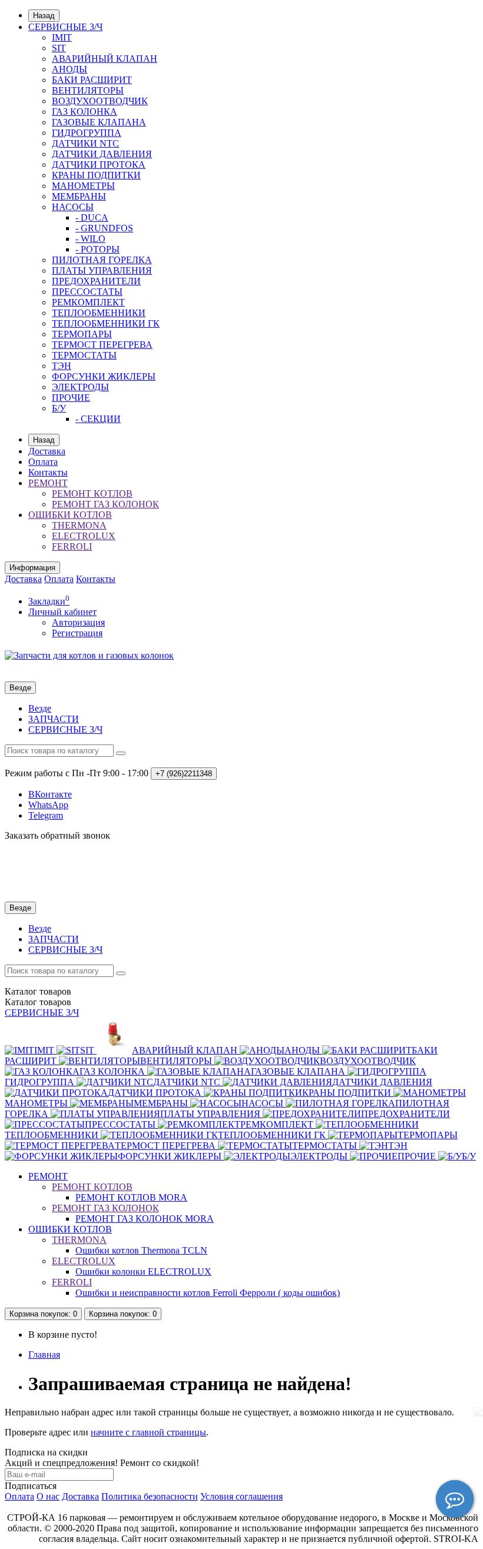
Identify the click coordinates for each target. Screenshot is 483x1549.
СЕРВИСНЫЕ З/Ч (65, 27)
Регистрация (77, 633)
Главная (44, 1354)
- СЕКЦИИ (98, 419)
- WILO (90, 239)
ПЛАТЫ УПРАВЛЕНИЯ (102, 270)
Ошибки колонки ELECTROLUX (143, 1272)
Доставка (46, 451)
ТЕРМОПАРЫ (82, 334)
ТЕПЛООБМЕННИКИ (98, 313)
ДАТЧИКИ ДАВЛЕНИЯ (102, 154)
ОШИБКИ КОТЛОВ (70, 515)
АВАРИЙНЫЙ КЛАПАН (104, 59)
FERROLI (72, 546)
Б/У (59, 408)
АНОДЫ (69, 69)
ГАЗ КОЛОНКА (84, 112)
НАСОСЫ (73, 207)
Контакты (48, 472)
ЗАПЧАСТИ (53, 719)
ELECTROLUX (83, 536)
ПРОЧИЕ (71, 398)
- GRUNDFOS (104, 228)
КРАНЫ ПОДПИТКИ (96, 175)
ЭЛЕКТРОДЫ (80, 387)
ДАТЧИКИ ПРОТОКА (98, 164)
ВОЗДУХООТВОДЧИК (100, 101)
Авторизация (78, 622)
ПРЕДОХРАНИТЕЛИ (96, 281)
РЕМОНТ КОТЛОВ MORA (131, 1197)
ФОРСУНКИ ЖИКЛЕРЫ (104, 376)
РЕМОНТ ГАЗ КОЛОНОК (105, 504)
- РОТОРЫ (97, 249)
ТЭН (61, 366)
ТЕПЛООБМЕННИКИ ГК (106, 323)
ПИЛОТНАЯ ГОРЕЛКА (102, 260)
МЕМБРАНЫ (79, 196)
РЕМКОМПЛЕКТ (88, 302)
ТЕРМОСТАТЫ (84, 355)
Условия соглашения (241, 1496)
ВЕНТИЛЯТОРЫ (88, 90)
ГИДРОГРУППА (86, 133)
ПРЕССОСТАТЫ (87, 292)
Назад (44, 15)
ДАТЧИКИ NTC (85, 143)
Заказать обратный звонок (57, 835)
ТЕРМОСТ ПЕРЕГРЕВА (102, 345)
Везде (39, 708)
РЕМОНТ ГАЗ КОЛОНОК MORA (144, 1219)
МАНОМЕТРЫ (83, 186)
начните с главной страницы (148, 1432)
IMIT (62, 37)
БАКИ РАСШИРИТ (92, 80)
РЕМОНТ (48, 483)
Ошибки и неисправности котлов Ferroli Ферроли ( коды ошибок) (207, 1293)
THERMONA (79, 525)
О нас (48, 1496)
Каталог (38, 1002)
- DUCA (91, 217)
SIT (59, 48)
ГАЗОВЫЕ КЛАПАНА (99, 122)
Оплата (43, 462)
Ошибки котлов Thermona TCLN (141, 1250)
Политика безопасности (149, 1496)
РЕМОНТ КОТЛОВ (92, 493)
